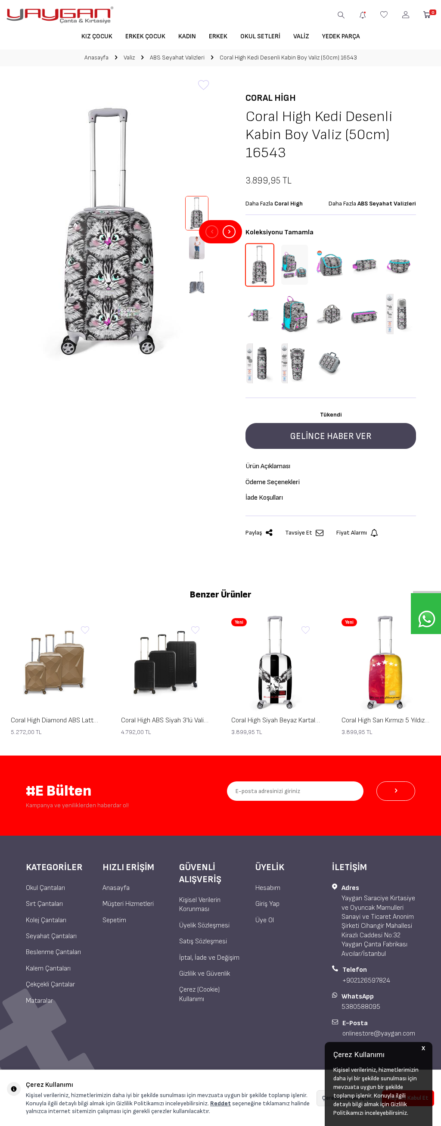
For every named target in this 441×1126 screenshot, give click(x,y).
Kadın (187, 36)
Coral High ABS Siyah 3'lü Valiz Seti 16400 (165, 720)
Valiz (301, 36)
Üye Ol (264, 920)
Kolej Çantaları (46, 920)
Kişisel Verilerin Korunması (199, 904)
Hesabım (267, 888)
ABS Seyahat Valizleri (177, 57)
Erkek (218, 36)
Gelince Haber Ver (331, 436)
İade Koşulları (264, 498)
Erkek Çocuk (145, 36)
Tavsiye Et (298, 532)
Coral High (270, 98)
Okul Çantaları (45, 888)
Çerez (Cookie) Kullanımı (199, 994)
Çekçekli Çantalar (50, 984)
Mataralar (39, 1001)
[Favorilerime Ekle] (85, 630)
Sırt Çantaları (44, 904)
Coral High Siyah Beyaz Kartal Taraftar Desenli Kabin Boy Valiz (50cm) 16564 (275, 720)
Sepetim (114, 920)
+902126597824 (366, 981)
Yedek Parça (341, 36)
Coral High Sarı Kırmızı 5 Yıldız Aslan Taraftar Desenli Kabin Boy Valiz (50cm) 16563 (386, 720)
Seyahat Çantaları (51, 936)
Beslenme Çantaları (53, 952)
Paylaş (253, 532)
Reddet (220, 1103)
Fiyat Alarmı (351, 532)
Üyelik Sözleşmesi (204, 925)
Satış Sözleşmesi (203, 941)
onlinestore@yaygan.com (378, 1034)
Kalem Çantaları (48, 968)
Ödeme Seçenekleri (272, 482)
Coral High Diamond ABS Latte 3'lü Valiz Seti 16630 (55, 720)
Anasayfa (96, 57)
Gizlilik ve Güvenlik (204, 974)
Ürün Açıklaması (267, 466)
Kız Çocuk (96, 36)
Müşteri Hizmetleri (128, 904)
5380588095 (361, 1007)
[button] (211, 231)
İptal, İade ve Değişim (209, 958)
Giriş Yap (267, 904)
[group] (110, 231)
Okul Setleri (260, 36)
